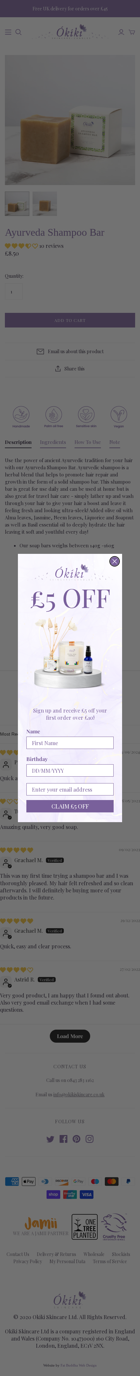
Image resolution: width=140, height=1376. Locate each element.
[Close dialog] (114, 561)
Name (33, 731)
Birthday (37, 758)
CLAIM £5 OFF (70, 806)
